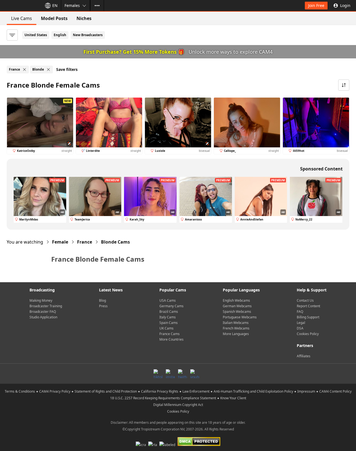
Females (72, 5)
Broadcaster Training (45, 306)
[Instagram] (170, 373)
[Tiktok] (158, 373)
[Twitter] (182, 373)
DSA (300, 328)
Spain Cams (168, 322)
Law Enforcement (195, 391)
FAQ (300, 311)
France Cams (169, 333)
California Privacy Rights (159, 391)
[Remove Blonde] (48, 69)
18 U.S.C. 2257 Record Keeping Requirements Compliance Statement (163, 398)
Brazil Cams (168, 311)
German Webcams (237, 306)
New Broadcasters (88, 35)
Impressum (306, 391)
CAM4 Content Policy (335, 391)
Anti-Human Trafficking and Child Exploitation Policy (253, 391)
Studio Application (43, 317)
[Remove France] (24, 69)
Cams (115, 242)
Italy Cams (167, 317)
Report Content (308, 306)
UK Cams (166, 328)
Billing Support (308, 317)
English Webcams (236, 300)
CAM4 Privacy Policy (54, 391)
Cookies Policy (308, 333)
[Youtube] (194, 373)
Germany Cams (171, 306)
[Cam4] (20, 5)
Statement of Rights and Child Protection (106, 391)
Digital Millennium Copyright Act (178, 404)
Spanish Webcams (237, 311)
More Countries (171, 339)
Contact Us (305, 300)
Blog (102, 300)
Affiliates (303, 356)
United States (35, 35)
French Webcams (236, 328)
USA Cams (167, 300)
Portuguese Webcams (240, 317)
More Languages (236, 333)
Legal (301, 322)
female (60, 242)
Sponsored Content (321, 169)
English (60, 35)
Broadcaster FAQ (42, 311)
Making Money (40, 300)
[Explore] (97, 5)
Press (103, 306)
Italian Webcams (236, 322)
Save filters (67, 69)
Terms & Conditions (20, 391)
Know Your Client (233, 398)
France (84, 242)
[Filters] (12, 35)
